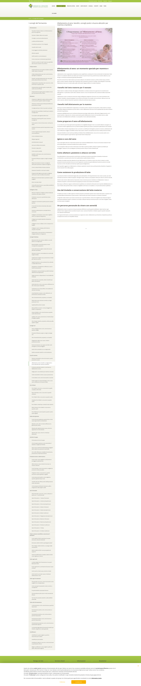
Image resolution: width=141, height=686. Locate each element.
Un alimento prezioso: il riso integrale (40, 44)
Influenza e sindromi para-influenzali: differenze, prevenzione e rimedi (42, 104)
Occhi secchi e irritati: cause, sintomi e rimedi (41, 571)
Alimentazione (33, 27)
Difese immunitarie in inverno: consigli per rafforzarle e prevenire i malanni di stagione (41, 163)
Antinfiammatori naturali (37, 142)
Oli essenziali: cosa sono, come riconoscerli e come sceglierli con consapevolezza (43, 582)
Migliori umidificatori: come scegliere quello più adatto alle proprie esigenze (42, 647)
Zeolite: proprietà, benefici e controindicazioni (42, 352)
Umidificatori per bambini (37, 639)
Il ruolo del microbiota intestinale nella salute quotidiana (41, 206)
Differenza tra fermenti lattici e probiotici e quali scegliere (42, 178)
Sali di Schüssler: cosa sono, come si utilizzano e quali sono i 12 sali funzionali (42, 494)
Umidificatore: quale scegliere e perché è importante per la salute (40, 635)
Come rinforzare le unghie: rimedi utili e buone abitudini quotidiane (42, 249)
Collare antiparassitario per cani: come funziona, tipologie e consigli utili (42, 74)
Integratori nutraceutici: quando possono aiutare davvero (42, 202)
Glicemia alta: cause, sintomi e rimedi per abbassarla (40, 433)
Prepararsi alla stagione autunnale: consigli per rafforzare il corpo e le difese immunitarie (42, 174)
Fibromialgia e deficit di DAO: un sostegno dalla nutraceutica (42, 546)
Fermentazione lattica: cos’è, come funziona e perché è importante (41, 619)
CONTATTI (96, 6)
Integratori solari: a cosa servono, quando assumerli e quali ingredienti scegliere (41, 473)
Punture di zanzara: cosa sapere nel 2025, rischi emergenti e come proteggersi (42, 345)
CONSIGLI (90, 6)
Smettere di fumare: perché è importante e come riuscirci (42, 128)
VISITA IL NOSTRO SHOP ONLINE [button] (36, 1)
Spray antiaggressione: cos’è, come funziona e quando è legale (42, 329)
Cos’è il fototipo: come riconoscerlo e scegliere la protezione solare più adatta (42, 469)
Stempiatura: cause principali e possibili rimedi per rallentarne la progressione (42, 271)
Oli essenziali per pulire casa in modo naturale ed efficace (42, 594)
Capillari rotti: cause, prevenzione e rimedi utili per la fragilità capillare (42, 317)
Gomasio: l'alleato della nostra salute (40, 35)
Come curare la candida (37, 151)
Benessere (32, 96)
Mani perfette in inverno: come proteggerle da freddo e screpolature (42, 308)
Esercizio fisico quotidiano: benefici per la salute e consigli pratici (42, 111)
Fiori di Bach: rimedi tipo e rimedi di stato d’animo (42, 404)
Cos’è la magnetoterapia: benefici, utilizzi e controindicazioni (41, 132)
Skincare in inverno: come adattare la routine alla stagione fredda (42, 254)
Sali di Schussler (33, 490)
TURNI (104, 6)
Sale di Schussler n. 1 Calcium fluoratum (40, 498)
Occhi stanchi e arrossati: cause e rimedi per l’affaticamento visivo (41, 574)
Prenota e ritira (71, 6)
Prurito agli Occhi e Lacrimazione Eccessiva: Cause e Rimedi (42, 567)
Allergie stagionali (35, 139)
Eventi (77, 6)
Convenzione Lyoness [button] (93, 1)
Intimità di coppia (34, 437)
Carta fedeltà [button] (83, 6)
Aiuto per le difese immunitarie (38, 145)
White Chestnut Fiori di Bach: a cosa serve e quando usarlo (41, 408)
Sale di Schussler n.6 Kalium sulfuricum (40, 513)
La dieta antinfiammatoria (37, 41)
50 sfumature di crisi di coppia (38, 440)
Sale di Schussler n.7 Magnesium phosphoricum (42, 516)
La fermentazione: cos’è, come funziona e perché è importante (43, 606)
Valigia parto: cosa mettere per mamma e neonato (43, 371)
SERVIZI (53, 6)
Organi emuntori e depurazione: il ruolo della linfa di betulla (42, 276)
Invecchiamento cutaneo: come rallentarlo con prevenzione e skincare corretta (42, 293)
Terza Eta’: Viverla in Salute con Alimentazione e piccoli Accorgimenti (42, 31)
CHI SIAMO (54, 13)
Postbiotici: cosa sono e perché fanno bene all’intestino (41, 197)
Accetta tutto (78, 682)
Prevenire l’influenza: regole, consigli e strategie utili (42, 159)
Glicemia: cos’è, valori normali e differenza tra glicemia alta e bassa (41, 424)
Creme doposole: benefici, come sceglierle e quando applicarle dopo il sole (41, 478)
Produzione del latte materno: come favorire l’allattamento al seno (41, 368)
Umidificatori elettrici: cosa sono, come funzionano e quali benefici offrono (43, 643)
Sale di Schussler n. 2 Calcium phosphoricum (41, 501)
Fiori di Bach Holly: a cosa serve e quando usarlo (42, 397)
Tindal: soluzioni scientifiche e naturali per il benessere (40, 534)
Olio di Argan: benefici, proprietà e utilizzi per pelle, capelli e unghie (43, 321)
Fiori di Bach (33, 385)
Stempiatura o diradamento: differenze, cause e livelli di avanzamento (42, 267)
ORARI (101, 6)
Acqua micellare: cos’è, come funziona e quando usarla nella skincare (42, 313)
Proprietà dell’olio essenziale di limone (40, 590)
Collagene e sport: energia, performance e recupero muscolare (41, 228)
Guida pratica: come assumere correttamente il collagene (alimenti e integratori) (42, 233)
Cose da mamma (33, 355)
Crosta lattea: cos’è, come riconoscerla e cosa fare (42, 377)
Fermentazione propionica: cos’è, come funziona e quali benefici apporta (42, 623)
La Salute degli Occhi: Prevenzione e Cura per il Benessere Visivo (42, 563)
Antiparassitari (33, 66)
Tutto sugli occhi (33, 559)
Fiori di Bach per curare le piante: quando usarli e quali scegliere (42, 412)
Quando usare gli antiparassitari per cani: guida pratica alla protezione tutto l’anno (42, 79)
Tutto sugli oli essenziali (35, 578)
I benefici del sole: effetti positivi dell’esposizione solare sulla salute (42, 482)
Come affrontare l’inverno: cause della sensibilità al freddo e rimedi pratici (43, 186)
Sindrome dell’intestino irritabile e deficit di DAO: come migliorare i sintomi (42, 555)
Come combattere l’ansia (37, 136)
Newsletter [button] (100, 1)
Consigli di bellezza (34, 237)
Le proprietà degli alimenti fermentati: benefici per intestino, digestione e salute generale (43, 628)
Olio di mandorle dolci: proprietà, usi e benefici (42, 297)
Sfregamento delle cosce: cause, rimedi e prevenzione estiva (40, 341)
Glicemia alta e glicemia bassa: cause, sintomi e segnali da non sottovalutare (42, 429)
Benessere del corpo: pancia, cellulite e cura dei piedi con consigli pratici (42, 240)
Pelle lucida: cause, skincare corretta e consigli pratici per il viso (41, 301)
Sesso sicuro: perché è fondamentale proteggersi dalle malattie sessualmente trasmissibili (42, 448)
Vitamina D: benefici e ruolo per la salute (40, 170)
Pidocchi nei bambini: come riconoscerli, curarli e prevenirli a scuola (42, 359)
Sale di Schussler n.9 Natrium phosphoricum (41, 522)
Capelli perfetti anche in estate (38, 305)
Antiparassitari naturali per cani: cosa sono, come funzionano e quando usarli (42, 83)
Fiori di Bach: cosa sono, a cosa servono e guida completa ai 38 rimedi (42, 389)
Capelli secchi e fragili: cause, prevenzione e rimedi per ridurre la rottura (42, 258)
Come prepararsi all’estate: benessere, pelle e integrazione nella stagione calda (41, 486)
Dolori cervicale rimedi (36, 182)
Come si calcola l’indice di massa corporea (41, 167)
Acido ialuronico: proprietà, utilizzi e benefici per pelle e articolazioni (42, 280)
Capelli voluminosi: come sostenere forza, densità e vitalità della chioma (42, 262)
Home (30, 18)
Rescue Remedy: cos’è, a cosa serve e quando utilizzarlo (41, 393)
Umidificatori (33, 632)
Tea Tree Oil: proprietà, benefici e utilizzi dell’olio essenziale (42, 598)
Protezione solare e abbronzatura (37, 456)
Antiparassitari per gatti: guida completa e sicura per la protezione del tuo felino (42, 92)
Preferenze (62, 682)
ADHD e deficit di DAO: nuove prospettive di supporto (41, 551)
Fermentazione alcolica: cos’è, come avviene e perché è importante (41, 615)
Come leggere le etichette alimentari (39, 50)
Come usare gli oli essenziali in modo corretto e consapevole (42, 586)
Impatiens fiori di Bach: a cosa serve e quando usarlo (42, 400)
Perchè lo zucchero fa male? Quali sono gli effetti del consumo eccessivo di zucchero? (42, 62)
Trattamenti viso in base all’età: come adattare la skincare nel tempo (42, 289)
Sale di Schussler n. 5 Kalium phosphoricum (41, 510)
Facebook (105, 1)
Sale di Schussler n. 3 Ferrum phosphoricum (41, 504)
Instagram (110, 1)
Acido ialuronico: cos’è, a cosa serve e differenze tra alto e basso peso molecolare (43, 285)
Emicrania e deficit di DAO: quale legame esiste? (42, 543)
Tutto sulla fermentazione (36, 602)
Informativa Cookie (96, 678)
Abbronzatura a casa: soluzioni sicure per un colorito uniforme (41, 464)
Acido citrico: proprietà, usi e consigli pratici (41, 349)
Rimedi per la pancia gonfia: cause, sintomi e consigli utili (41, 119)
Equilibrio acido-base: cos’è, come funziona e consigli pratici (41, 154)
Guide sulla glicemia (34, 416)
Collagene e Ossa (33, 189)
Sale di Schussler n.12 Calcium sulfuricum (40, 531)
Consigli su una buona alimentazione (40, 38)
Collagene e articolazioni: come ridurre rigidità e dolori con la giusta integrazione (42, 215)
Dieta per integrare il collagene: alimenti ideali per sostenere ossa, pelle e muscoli (42, 193)
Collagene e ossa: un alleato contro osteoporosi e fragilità (42, 224)
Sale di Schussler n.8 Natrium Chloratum (40, 519)
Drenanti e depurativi (36, 148)
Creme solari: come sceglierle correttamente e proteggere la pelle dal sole (42, 460)
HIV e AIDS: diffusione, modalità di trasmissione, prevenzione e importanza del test (42, 452)
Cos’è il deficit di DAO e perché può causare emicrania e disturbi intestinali (41, 539)
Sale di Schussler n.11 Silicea (38, 528)
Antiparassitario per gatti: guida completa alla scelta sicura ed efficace (41, 88)
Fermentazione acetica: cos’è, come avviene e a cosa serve (42, 610)
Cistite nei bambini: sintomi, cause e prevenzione (42, 374)
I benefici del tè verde (36, 47)
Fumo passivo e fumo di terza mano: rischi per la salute (42, 123)
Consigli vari (32, 325)
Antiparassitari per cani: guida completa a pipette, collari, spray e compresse (42, 70)
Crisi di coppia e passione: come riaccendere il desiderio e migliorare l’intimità (41, 444)
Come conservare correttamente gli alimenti (41, 59)
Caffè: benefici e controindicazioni (39, 56)
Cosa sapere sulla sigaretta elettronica (40, 115)
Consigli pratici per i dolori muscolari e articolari (42, 108)
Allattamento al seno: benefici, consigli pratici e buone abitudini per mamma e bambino (42, 363)
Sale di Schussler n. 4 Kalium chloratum (40, 507)
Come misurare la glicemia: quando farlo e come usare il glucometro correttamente (42, 420)
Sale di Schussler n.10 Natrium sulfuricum (41, 525)
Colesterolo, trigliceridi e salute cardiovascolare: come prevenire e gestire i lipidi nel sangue (42, 100)
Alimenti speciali (35, 53)
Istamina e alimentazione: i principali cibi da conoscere (41, 211)
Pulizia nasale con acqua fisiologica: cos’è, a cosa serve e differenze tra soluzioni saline (42, 381)
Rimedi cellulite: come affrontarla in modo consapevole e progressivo (41, 245)
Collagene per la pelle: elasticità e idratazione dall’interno (41, 220)
